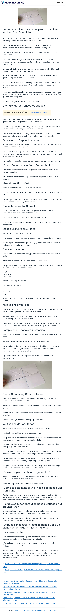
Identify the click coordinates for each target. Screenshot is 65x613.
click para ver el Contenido (39, 112)
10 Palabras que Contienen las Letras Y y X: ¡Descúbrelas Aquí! (29, 603)
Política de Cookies (49, 610)
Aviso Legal (36, 610)
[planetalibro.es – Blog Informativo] (12, 2)
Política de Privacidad (23, 610)
